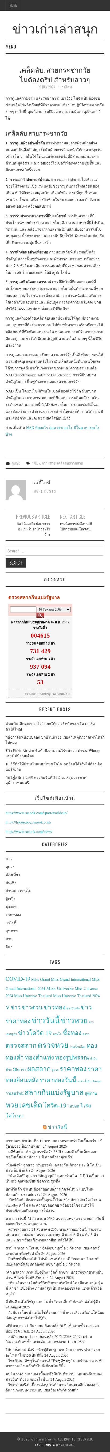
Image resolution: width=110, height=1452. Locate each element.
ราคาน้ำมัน (84, 1081)
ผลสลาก (39, 1068)
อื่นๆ (9, 946)
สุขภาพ (12, 930)
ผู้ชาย (55, 1070)
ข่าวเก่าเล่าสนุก (55, 27)
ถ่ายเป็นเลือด (77, 1047)
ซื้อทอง (72, 1032)
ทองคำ (15, 1057)
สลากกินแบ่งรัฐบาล (54, 1092)
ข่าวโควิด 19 (35, 1032)
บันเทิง (11, 882)
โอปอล (73, 1106)
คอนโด (57, 1034)
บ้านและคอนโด (19, 890)
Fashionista (45, 1444)
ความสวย (49, 463)
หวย (9, 938)
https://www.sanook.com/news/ (29, 831)
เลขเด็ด (30, 1104)
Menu (11, 46)
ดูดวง (10, 866)
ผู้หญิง (16, 463)
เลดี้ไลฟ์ (66, 86)
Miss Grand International (71, 979)
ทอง (92, 1045)
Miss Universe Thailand (33, 995)
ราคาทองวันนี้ (58, 1080)
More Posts (45, 491)
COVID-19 (18, 978)
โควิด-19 (54, 1105)
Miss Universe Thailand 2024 (76, 995)
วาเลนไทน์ (14, 1093)
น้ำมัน (93, 1058)
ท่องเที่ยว (13, 874)
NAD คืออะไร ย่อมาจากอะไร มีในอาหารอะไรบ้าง (33, 529)
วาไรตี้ (11, 922)
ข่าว (9, 858)
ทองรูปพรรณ (72, 1057)
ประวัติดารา (16, 1069)
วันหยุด (96, 1081)
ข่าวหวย (74, 1020)
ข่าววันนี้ (46, 1020)
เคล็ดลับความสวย (70, 463)
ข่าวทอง (54, 1007)
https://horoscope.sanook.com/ (28, 822)
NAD (34, 463)
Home (13, 5)
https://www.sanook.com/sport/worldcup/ (37, 812)
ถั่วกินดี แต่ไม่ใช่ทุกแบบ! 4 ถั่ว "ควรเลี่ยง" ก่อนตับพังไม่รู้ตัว (53, 1301)
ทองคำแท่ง (39, 1057)
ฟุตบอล (12, 906)
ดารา (85, 1034)
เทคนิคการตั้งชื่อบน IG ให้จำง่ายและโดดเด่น (76, 526)
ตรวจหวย (53, 1045)
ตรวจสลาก (21, 1045)
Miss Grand (40, 979)
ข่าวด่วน (32, 1007)
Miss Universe (60, 988)
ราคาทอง (13, 914)
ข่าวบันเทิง (73, 1008)
